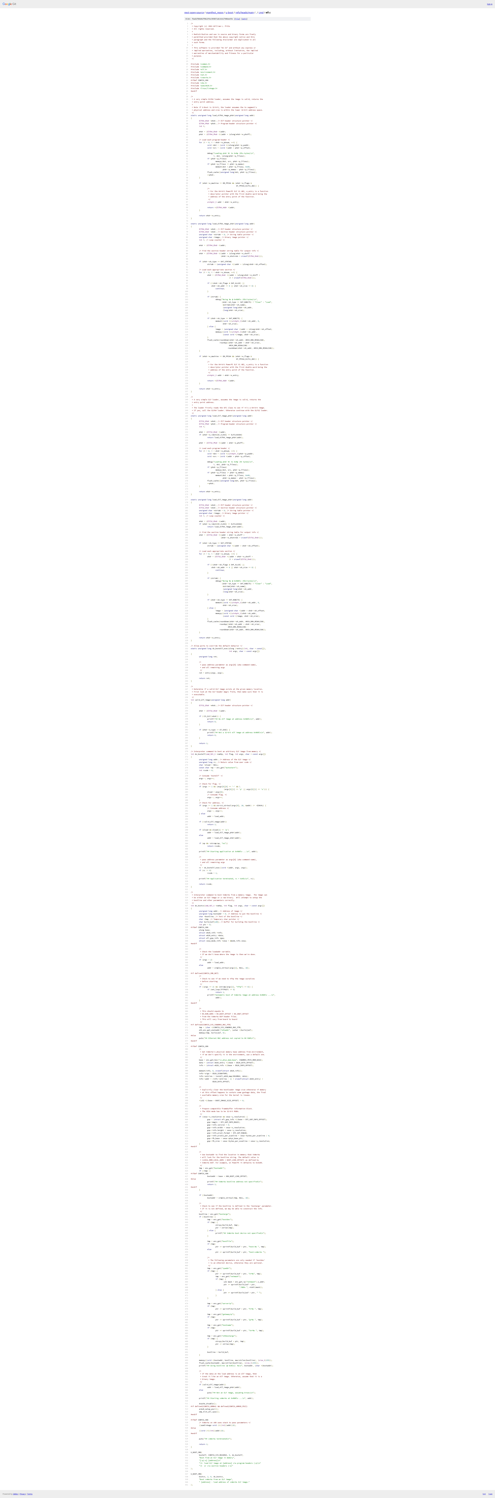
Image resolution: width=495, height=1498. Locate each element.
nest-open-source (194, 12)
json (490, 1494)
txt (484, 1494)
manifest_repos (215, 12)
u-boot (229, 12)
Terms (29, 1494)
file (237, 19)
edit (244, 19)
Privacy (23, 1494)
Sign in (489, 4)
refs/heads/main (245, 12)
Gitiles (15, 1494)
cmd (261, 12)
